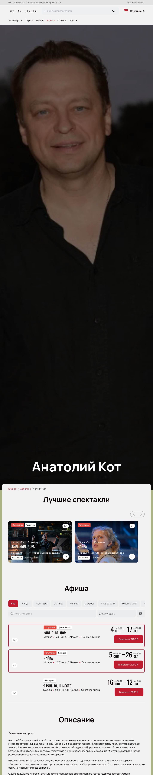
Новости (40, 20)
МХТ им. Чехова (23, 11)
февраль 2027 (129, 603)
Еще (72, 20)
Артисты (51, 20)
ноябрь (74, 603)
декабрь (89, 603)
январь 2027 (108, 603)
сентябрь (41, 603)
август (26, 603)
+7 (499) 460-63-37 (136, 2)
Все (13, 603)
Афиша (29, 20)
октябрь (58, 603)
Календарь (14, 20)
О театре (62, 20)
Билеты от (128, 639)
